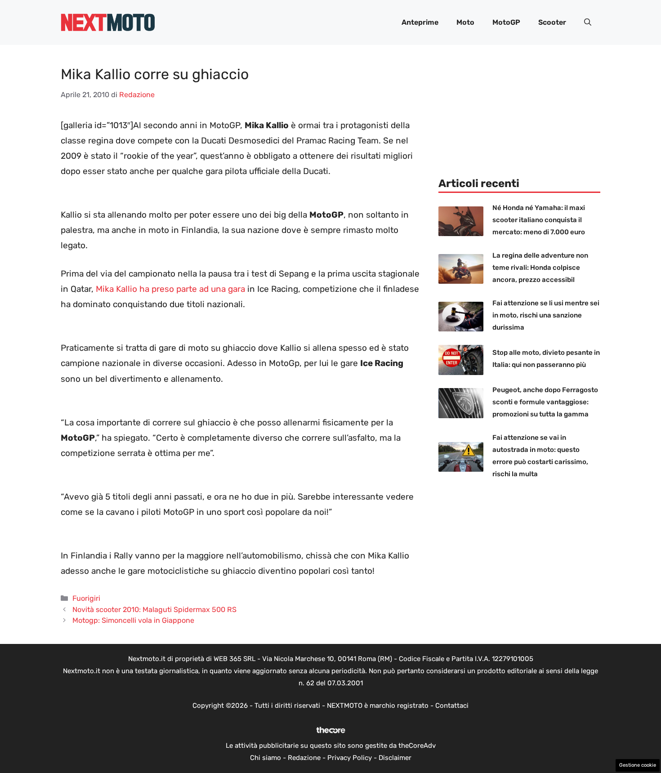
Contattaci (452, 706)
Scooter (552, 22)
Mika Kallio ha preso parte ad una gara (170, 289)
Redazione (304, 758)
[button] (587, 22)
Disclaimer (395, 758)
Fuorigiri (86, 598)
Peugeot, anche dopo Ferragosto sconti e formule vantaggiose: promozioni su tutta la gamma (545, 402)
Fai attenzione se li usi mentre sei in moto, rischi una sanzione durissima (545, 315)
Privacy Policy (349, 758)
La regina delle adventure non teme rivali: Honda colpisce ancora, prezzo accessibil (540, 267)
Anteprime (420, 22)
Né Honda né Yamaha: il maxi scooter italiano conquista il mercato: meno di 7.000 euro (538, 220)
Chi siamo (265, 758)
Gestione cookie (637, 765)
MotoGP (506, 22)
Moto (465, 22)
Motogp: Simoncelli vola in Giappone (133, 620)
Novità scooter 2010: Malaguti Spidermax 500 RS (154, 609)
